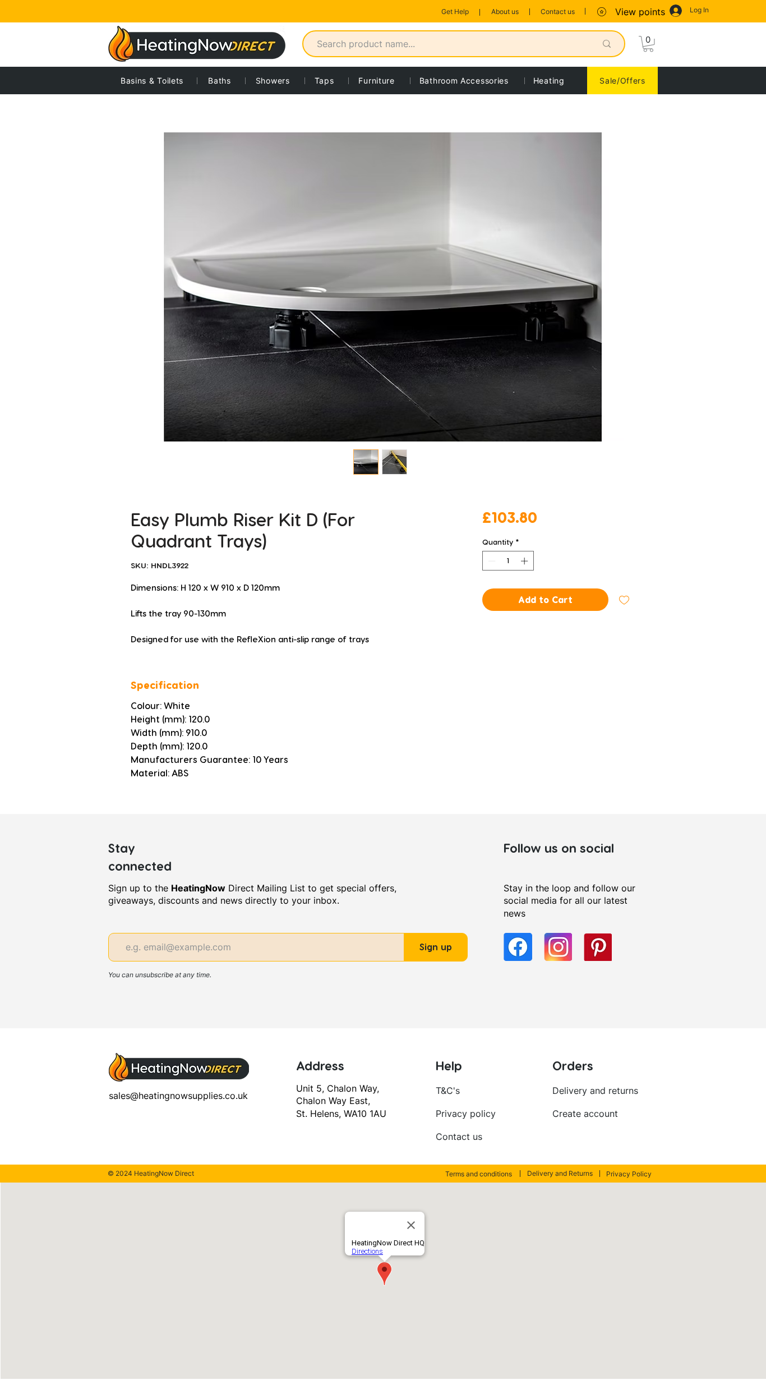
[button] (648, 44)
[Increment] (525, 561)
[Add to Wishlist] (624, 599)
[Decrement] (490, 561)
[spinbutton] (508, 561)
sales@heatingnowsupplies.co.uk (178, 1095)
